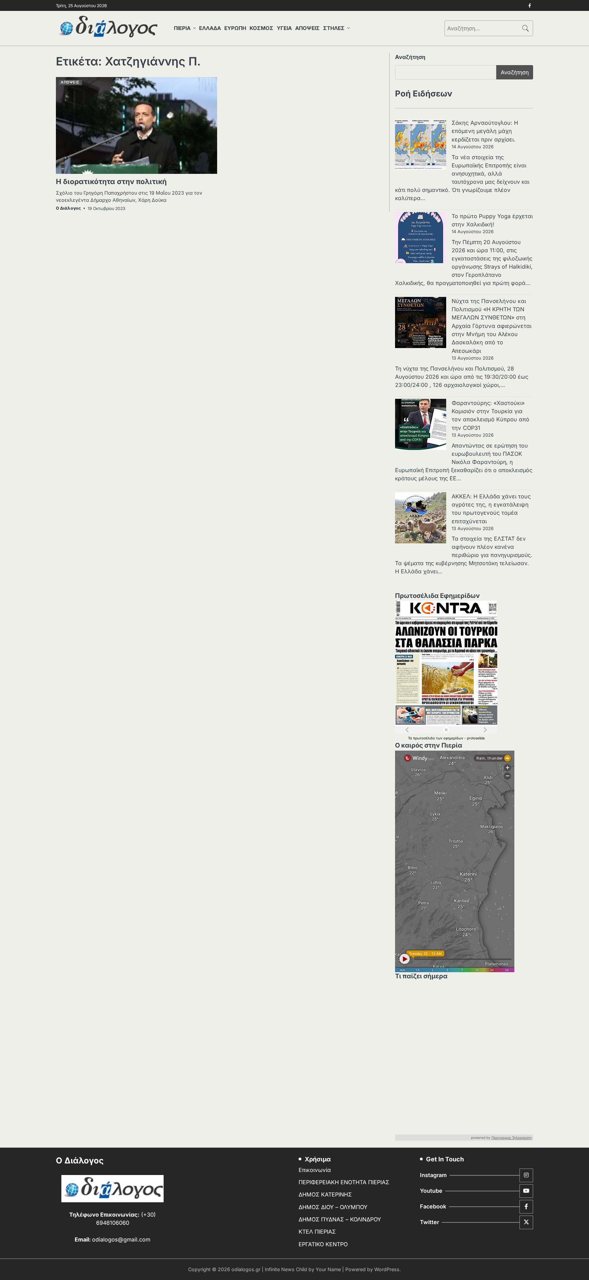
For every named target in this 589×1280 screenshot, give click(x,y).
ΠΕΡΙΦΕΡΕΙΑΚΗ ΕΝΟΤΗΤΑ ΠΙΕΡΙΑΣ (344, 1182)
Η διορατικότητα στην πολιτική (111, 181)
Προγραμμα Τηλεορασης (512, 1137)
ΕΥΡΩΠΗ (235, 28)
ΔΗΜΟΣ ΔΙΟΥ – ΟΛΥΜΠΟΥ (333, 1207)
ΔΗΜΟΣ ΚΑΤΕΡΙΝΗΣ (325, 1194)
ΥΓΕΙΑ (284, 28)
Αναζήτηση (410, 57)
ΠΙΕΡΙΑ (182, 28)
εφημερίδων (453, 738)
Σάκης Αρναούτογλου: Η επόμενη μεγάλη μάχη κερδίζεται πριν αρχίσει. (485, 131)
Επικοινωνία (315, 1169)
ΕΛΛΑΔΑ (210, 28)
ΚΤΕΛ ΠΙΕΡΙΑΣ (317, 1231)
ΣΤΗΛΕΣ (334, 28)
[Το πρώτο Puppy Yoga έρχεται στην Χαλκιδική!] (420, 238)
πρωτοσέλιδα (424, 738)
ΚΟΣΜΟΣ (261, 28)
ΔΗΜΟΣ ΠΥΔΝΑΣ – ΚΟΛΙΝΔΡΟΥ (340, 1219)
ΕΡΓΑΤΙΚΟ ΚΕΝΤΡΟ (323, 1244)
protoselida (476, 738)
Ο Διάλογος (68, 208)
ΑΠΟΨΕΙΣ (307, 28)
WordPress (386, 1269)
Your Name (328, 1269)
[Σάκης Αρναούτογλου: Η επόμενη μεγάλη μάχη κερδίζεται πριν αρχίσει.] (420, 145)
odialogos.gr (245, 1269)
